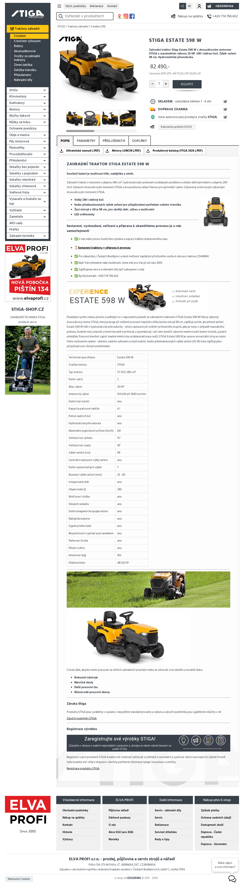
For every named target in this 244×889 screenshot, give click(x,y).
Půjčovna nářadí (119, 810)
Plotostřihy (17, 147)
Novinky (114, 839)
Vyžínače (15, 210)
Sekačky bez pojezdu (24, 167)
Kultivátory (17, 103)
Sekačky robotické (22, 179)
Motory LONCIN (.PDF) (126, 150)
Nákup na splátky (190, 16)
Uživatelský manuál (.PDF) (83, 150)
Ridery (18, 46)
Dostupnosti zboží (212, 825)
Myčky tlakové (19, 115)
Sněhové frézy (19, 192)
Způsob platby (210, 810)
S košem (20, 36)
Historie (67, 832)
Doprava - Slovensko (214, 844)
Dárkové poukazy (120, 817)
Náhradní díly (23, 80)
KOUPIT (187, 84)
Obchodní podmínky (75, 810)
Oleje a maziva (19, 135)
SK (189, 6)
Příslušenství (22, 75)
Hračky (14, 229)
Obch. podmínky (75, 6)
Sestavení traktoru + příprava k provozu (104, 247)
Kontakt (112, 6)
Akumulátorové (25, 51)
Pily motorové (19, 141)
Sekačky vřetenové (22, 186)
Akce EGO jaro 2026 (121, 832)
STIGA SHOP (28, 11)
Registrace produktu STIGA (83, 768)
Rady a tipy (162, 839)
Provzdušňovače (20, 154)
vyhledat (61, 16)
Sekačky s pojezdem (23, 173)
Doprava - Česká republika (211, 834)
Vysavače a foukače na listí (25, 201)
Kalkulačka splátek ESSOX (176, 127)
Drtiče (13, 90)
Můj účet (199, 6)
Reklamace (96, 6)
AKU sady (16, 223)
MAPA (119, 16)
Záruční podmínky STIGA (82, 718)
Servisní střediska (166, 832)
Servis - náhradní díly (168, 810)
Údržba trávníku (25, 70)
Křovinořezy (17, 96)
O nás (112, 825)
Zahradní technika (21, 235)
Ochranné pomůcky (23, 128)
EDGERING (134, 878)
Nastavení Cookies (19, 879)
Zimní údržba (23, 65)
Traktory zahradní (27, 28)
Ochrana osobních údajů (216, 817)
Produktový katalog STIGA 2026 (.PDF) (178, 150)
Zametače (16, 216)
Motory (14, 109)
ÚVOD (61, 26)
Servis (158, 817)
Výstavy (68, 839)
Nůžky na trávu (19, 122)
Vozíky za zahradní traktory (27, 58)
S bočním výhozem (27, 41)
